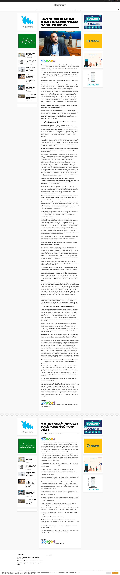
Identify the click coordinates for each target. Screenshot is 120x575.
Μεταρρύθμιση (64, 404)
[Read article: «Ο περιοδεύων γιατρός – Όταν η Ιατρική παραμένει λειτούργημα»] (21, 55)
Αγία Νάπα (45, 404)
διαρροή (45, 543)
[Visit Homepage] (60, 5)
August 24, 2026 (29, 57)
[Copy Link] (52, 61)
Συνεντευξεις (70, 10)
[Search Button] (118, 10)
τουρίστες (75, 404)
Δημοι (40, 10)
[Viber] (54, 61)
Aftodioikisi (44, 28)
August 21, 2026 (29, 91)
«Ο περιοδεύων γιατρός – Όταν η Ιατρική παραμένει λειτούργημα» (31, 54)
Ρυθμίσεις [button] (109, 572)
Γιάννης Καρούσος (52, 404)
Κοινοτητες (46, 10)
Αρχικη (36, 10)
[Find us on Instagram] (117, 1)
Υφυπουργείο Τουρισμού (46, 406)
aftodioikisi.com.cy (73, 72)
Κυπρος (53, 10)
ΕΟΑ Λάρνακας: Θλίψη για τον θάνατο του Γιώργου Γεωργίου (31, 62)
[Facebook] (42, 61)
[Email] (49, 61)
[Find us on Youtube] (116, 1)
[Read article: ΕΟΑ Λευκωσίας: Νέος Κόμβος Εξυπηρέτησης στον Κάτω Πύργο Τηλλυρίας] (21, 87)
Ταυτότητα (48, 554)
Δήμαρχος (58, 404)
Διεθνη (76, 10)
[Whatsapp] (47, 61)
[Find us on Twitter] (114, 1)
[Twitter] (45, 61)
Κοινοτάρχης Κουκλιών (60, 543)
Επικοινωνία (49, 556)
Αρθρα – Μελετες (60, 10)
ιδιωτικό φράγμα (51, 543)
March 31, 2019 (51, 28)
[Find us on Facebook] (112, 1)
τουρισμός (70, 404)
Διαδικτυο (82, 10)
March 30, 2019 (51, 433)
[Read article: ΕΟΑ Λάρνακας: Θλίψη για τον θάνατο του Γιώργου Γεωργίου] (21, 62)
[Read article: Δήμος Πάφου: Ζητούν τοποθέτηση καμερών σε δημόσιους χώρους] (21, 69)
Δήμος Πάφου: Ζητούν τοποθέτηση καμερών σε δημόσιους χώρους (31, 69)
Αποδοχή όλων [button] (115, 572)
